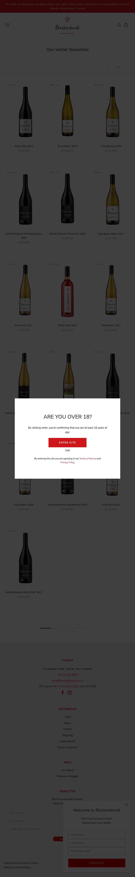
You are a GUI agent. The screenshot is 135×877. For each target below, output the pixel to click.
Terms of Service (88, 458)
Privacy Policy (67, 462)
